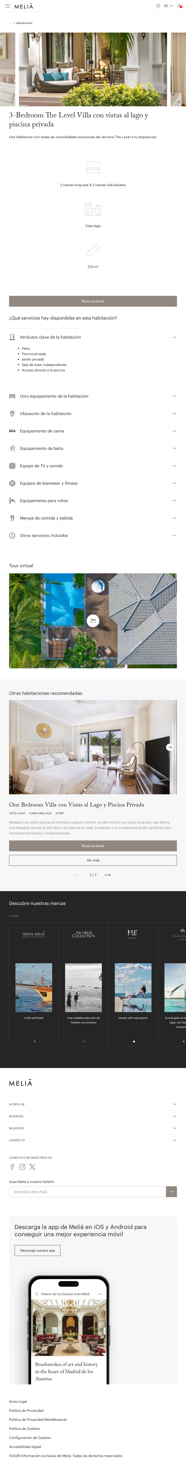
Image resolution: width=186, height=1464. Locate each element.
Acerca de (17, 1104)
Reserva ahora (93, 301)
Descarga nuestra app (37, 1250)
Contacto (17, 1140)
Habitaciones (24, 23)
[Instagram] (22, 1167)
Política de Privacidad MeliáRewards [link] (38, 1419)
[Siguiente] (107, 875)
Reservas (16, 1116)
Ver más (93, 860)
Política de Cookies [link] (24, 1428)
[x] (32, 1167)
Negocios (16, 1128)
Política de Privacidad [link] (26, 1410)
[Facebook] (12, 1167)
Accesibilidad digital (25, 1447)
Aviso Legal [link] (18, 1401)
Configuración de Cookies (30, 1438)
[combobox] (168, 5)
